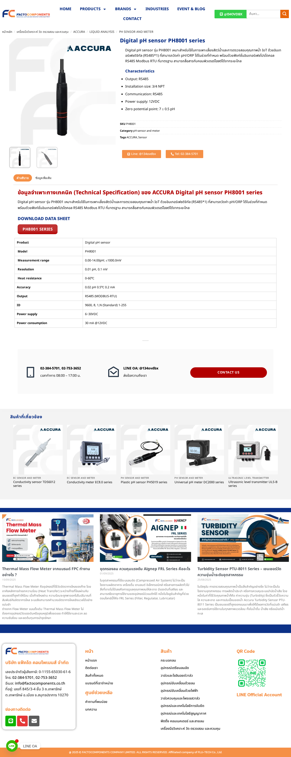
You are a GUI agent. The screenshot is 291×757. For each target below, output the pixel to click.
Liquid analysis (101, 32)
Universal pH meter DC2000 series (199, 482)
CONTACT (132, 19)
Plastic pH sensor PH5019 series (144, 482)
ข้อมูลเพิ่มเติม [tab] (43, 178)
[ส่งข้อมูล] (284, 14)
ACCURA (79, 32)
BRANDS (123, 9)
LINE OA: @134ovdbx (140, 368)
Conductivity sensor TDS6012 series (34, 484)
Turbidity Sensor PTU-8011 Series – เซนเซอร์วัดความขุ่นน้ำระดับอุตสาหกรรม (239, 572)
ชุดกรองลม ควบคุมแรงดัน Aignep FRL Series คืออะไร (145, 569)
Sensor (142, 137)
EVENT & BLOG (191, 9)
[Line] (10, 721)
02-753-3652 (71, 368)
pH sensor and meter (136, 32)
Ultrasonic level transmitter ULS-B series (252, 484)
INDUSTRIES (157, 9)
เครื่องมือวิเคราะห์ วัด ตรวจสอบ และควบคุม (43, 32)
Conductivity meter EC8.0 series (89, 482)
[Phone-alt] (22, 721)
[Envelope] (34, 721)
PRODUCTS (90, 9)
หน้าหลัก (7, 32)
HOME (65, 9)
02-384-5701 (50, 368)
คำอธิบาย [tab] (23, 178)
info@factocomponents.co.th (40, 683)
